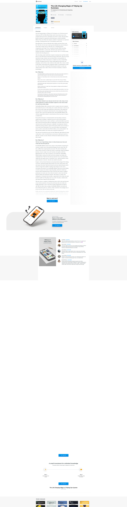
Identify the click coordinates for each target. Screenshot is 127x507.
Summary (37, 27)
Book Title (38, 5)
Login (90, 1)
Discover (76, 1)
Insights (45, 27)
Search (80, 1)
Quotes (52, 27)
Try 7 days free (82, 67)
